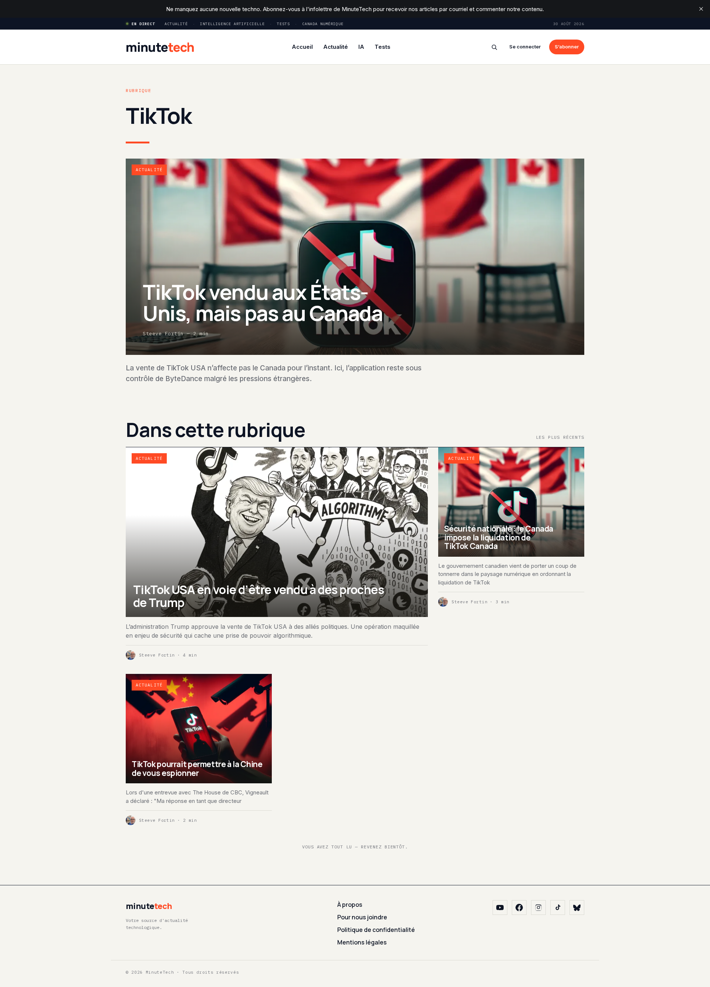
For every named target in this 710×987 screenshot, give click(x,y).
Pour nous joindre (362, 917)
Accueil (302, 46)
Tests (283, 23)
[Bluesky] (576, 907)
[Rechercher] (494, 47)
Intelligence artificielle (232, 23)
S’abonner (567, 47)
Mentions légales (362, 942)
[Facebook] (519, 907)
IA (361, 46)
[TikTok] (557, 907)
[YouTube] (500, 907)
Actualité (176, 23)
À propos (349, 904)
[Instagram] (538, 907)
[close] (701, 9)
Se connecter (525, 47)
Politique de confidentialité (376, 930)
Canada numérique (323, 23)
